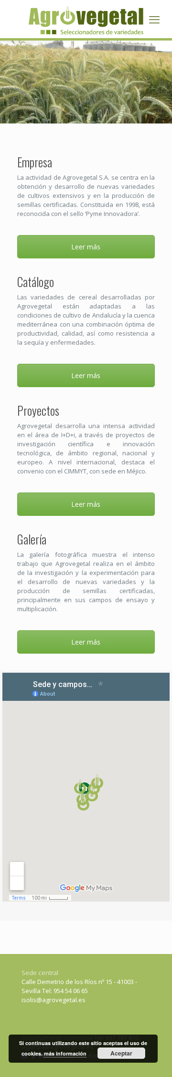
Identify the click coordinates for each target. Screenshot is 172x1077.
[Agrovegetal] (86, 19)
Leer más (85, 246)
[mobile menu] (154, 19)
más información (65, 1053)
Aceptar (121, 1053)
